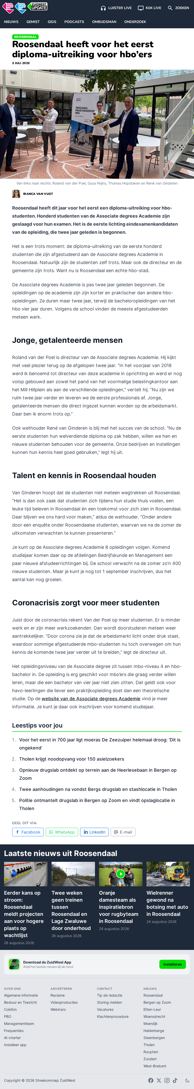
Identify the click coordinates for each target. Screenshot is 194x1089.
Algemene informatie (21, 995)
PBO (7, 1016)
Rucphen (150, 1052)
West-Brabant (154, 1066)
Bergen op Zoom (157, 1002)
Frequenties (13, 1030)
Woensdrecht (154, 1016)
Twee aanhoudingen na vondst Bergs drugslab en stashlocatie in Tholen (98, 789)
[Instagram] (166, 1080)
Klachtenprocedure (113, 1016)
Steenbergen (154, 1037)
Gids (52, 21)
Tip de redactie (109, 995)
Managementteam (19, 1023)
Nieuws (11, 21)
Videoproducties (64, 1002)
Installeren (172, 964)
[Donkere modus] (187, 1080)
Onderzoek (135, 21)
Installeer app (15, 1045)
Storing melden (109, 1002)
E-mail (126, 832)
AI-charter (12, 1037)
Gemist (33, 21)
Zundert (150, 1059)
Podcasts (74, 21)
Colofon (10, 1009)
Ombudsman (104, 21)
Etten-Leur (152, 1009)
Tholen (149, 1045)
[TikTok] (175, 1080)
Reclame (58, 995)
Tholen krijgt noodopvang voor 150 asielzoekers (71, 759)
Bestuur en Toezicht (20, 1002)
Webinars (58, 1009)
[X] (158, 1080)
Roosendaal (25, 37)
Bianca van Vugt (38, 194)
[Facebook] (150, 1080)
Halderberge (153, 1030)
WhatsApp (65, 832)
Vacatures (105, 1009)
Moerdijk (150, 1023)
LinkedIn (97, 832)
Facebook (30, 832)
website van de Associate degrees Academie (91, 698)
